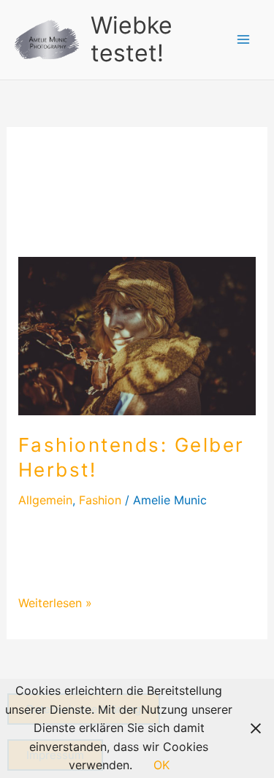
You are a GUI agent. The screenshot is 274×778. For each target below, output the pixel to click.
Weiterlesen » (55, 602)
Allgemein (45, 500)
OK (161, 765)
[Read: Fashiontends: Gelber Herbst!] (137, 335)
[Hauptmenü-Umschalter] (243, 39)
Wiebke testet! (131, 39)
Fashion (100, 500)
